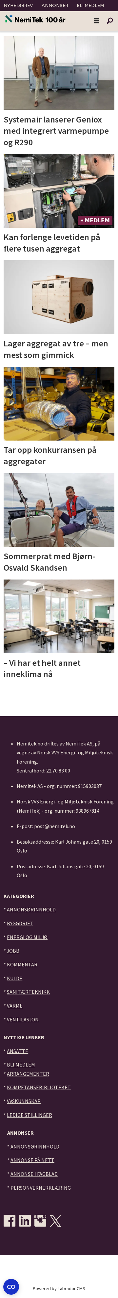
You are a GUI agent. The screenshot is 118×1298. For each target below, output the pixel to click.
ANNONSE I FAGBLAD (34, 1174)
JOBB (13, 950)
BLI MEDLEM (21, 1064)
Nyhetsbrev (18, 5)
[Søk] (109, 21)
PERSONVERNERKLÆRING (40, 1187)
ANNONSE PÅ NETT (32, 1160)
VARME (15, 1005)
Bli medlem (90, 5)
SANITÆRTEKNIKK (28, 991)
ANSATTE (17, 1051)
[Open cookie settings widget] (11, 1287)
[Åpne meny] (96, 21)
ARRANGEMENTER (28, 1073)
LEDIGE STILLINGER (29, 1115)
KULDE (14, 978)
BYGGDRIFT (20, 923)
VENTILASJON (23, 1019)
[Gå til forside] (35, 19)
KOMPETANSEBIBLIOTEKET (39, 1087)
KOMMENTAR (22, 964)
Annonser (55, 5)
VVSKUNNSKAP (24, 1101)
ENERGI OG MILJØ (27, 937)
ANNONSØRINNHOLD (31, 909)
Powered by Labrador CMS (59, 1288)
